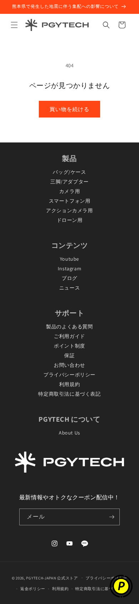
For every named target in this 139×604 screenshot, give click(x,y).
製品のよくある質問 (69, 326)
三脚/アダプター (69, 181)
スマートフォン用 (70, 200)
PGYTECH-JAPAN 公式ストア (52, 577)
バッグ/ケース (69, 171)
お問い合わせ (69, 364)
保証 (69, 355)
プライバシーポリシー (69, 374)
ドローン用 (70, 220)
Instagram (69, 268)
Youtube (69, 258)
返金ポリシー (32, 588)
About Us (69, 432)
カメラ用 (69, 191)
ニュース (69, 287)
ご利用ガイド (69, 336)
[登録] (111, 517)
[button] (14, 25)
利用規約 (69, 384)
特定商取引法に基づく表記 (69, 393)
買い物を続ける (69, 109)
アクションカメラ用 (69, 210)
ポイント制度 (69, 345)
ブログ (69, 278)
